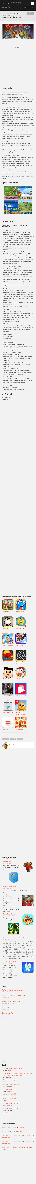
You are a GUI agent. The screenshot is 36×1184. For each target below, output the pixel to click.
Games (20, 738)
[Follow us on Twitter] (9, 7)
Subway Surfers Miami (10, 1108)
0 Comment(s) (6, 15)
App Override (7, 1113)
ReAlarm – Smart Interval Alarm (12, 990)
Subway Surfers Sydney (10, 1080)
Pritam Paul (15, 13)
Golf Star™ (6, 895)
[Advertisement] (18, 66)
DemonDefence (17, 1131)
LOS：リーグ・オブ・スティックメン (14, 937)
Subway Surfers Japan (10, 1099)
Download (7, 394)
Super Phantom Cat (9, 961)
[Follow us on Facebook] (3, 7)
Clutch (33, 13)
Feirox (5, 3)
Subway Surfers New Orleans (12, 1068)
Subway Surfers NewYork (11, 1084)
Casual (13, 738)
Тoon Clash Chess (9, 914)
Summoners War (7, 1013)
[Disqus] (18, 776)
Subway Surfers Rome (10, 1103)
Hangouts (21, 1127)
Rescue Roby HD (9, 970)
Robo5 (5, 905)
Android (5, 738)
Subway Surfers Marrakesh (11, 1001)
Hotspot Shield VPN (9, 886)
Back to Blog (30, 13)
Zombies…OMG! (28, 13)
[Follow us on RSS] (6, 7)
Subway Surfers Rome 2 (11, 1089)
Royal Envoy (7, 861)
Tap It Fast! (5, 1007)
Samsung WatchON (9, 1094)
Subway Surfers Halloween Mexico (13, 996)
